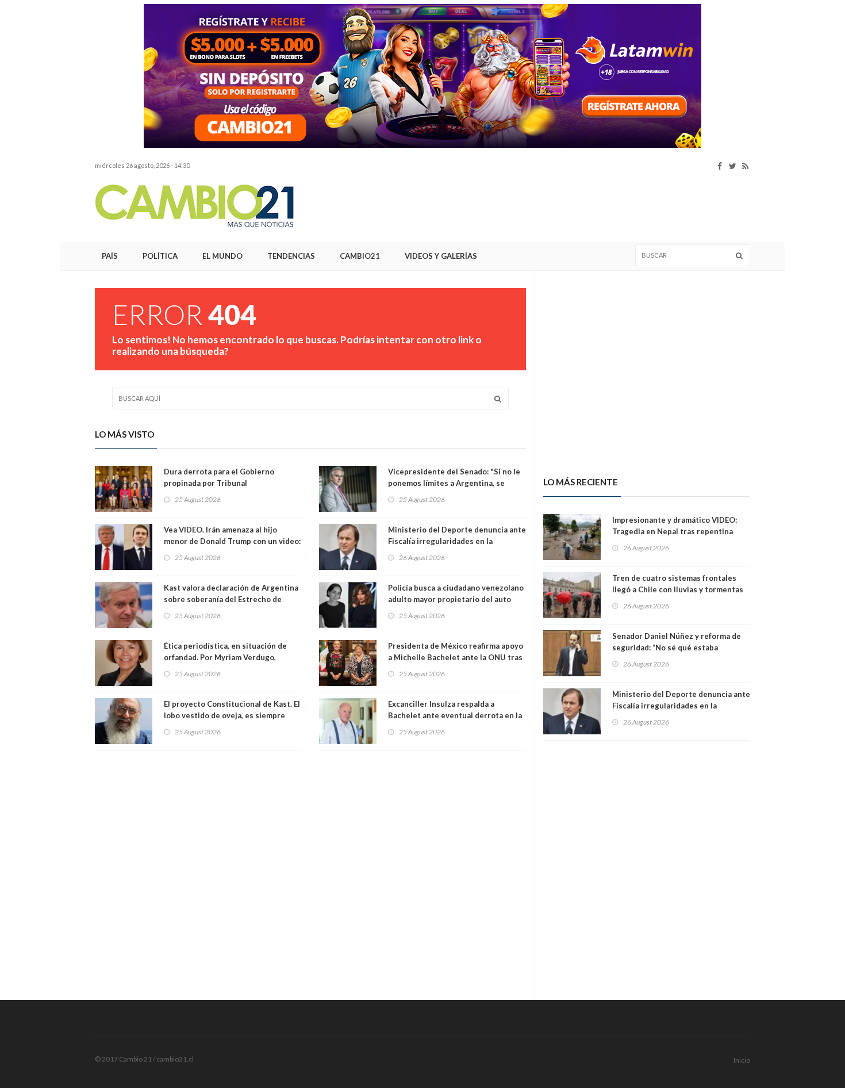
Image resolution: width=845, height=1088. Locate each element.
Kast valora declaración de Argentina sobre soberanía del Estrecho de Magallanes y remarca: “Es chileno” (231, 599)
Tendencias (291, 255)
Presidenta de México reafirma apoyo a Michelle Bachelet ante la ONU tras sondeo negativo (455, 657)
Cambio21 (360, 255)
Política (160, 255)
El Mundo (222, 255)
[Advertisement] (541, 206)
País (110, 255)
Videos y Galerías (441, 255)
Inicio (741, 1060)
